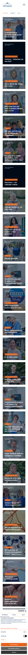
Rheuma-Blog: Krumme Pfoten (11, 56)
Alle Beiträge (5, 13)
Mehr (19, 13)
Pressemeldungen (8, 450)
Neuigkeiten (12, 13)
